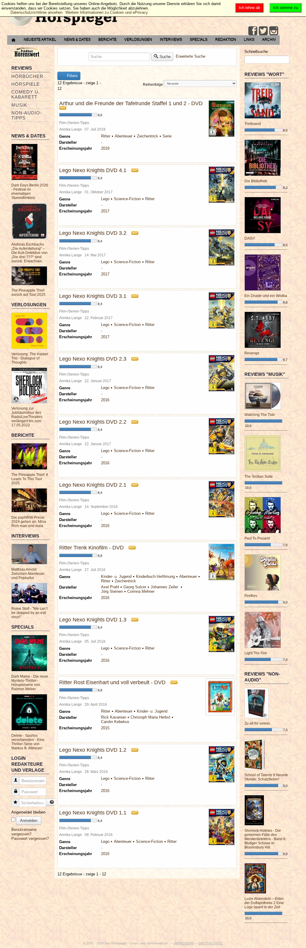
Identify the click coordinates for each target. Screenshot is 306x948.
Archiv (269, 39)
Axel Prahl (110, 587)
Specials (198, 39)
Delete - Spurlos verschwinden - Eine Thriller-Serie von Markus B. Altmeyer (28, 741)
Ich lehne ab (249, 7)
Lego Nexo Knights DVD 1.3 (92, 620)
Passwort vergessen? (30, 838)
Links (249, 39)
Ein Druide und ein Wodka (265, 296)
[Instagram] (273, 30)
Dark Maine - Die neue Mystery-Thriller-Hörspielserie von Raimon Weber (29, 682)
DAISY (249, 238)
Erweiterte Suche (190, 56)
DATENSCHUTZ (211, 943)
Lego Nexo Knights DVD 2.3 (92, 359)
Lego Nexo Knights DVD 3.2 (92, 233)
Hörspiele (25, 84)
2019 (105, 148)
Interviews (171, 39)
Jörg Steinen (112, 591)
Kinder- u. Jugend (116, 576)
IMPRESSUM (184, 943)
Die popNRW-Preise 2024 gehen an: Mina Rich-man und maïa (28, 521)
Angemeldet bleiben (28, 812)
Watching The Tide (259, 415)
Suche (165, 56)
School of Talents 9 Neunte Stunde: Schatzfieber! (266, 777)
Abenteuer (123, 136)
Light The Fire (255, 653)
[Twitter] (263, 30)
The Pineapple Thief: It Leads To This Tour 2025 (29, 479)
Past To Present (257, 538)
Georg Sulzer (134, 587)
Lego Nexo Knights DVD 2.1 (92, 485)
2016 (105, 400)
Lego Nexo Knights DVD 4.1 (92, 170)
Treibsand (252, 124)
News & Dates (77, 39)
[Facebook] (252, 30)
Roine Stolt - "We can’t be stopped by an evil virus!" (29, 613)
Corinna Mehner (140, 591)
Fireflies (250, 596)
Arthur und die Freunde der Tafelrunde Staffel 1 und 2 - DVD (131, 103)
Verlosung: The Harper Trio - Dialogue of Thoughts (29, 358)
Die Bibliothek (255, 181)
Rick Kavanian (113, 717)
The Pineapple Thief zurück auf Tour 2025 (28, 292)
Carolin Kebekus (115, 721)
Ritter (105, 136)
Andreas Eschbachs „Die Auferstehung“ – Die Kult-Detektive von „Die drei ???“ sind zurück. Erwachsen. (29, 252)
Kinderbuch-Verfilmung (155, 576)
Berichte (107, 39)
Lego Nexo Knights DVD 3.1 (92, 296)
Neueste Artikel (40, 39)
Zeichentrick (147, 136)
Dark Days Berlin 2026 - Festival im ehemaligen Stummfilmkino (29, 191)
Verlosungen (138, 39)
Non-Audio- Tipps (26, 115)
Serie (167, 136)
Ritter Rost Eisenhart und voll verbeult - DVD (112, 682)
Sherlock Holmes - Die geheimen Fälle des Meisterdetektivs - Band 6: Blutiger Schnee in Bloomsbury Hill (265, 838)
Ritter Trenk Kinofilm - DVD (91, 548)
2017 (105, 211)
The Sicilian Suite (258, 476)
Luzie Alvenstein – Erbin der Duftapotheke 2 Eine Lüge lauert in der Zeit (264, 903)
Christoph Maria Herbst (150, 717)
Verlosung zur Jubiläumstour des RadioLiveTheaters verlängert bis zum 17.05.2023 (26, 416)
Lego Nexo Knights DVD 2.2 (92, 422)
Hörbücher (27, 76)
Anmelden (28, 820)
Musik (19, 105)
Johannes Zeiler (165, 587)
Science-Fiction (127, 199)
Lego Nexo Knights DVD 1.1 (92, 813)
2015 (105, 728)
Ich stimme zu (285, 7)
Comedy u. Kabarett (25, 94)
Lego (105, 199)
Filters (72, 75)
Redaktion (225, 39)
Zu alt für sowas (257, 723)
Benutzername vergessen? (23, 831)
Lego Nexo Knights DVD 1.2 (92, 750)
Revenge (251, 353)
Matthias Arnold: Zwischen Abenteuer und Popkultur (28, 573)
